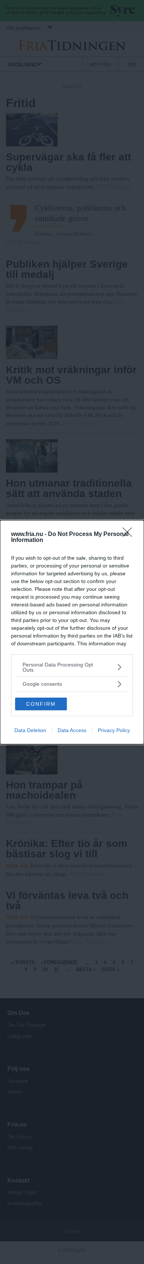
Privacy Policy (114, 730)
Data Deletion (30, 730)
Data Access (72, 730)
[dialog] (72, 632)
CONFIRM (41, 704)
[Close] (130, 534)
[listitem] (72, 667)
